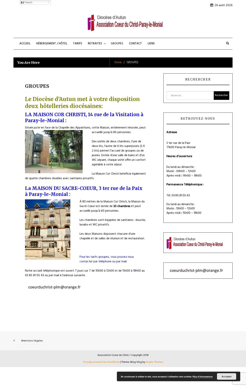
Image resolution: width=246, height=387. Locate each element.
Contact (135, 43)
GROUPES (117, 43)
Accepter (227, 376)
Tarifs (77, 43)
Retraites (95, 43)
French (28, 2)
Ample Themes (154, 362)
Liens (151, 43)
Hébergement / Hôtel (51, 43)
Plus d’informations (203, 376)
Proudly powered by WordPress (101, 362)
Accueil (24, 43)
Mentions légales (32, 341)
